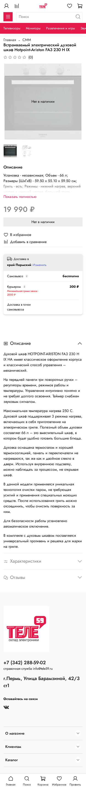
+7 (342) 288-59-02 (24, 662)
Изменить (40, 265)
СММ (26, 39)
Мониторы (33, 28)
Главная (9, 39)
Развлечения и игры (60, 28)
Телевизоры (11, 28)
